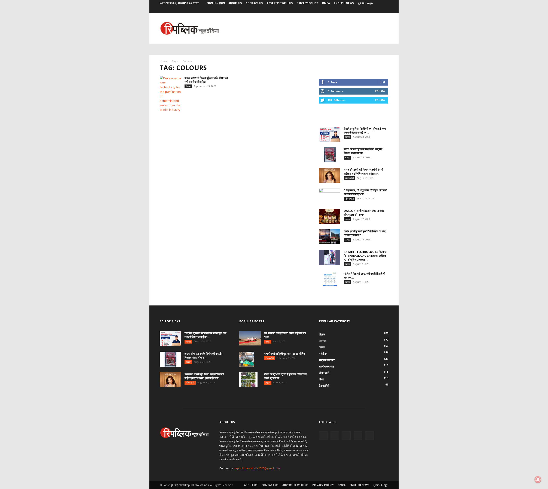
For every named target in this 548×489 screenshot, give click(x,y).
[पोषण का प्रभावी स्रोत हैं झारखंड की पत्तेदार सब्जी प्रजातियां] (248, 379)
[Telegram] (371, 9)
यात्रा (267, 341)
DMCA (326, 3)
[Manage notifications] (538, 479)
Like (382, 82)
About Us (235, 3)
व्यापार (347, 137)
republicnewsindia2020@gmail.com (257, 468)
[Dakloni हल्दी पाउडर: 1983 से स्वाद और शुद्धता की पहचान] (329, 216)
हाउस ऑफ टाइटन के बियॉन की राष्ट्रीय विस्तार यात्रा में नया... (363, 151)
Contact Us (254, 3)
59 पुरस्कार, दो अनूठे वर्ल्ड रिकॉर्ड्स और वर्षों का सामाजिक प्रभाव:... (365, 192)
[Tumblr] (378, 9)
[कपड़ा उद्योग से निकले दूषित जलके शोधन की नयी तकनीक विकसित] (170, 94)
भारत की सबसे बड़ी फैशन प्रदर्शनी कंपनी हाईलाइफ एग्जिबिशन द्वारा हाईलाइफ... (363, 171)
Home (163, 61)
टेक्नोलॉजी (269, 358)
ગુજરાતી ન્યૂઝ (365, 3)
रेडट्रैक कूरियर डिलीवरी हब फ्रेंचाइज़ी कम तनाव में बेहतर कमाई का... (365, 130)
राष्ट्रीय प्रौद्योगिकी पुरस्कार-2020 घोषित (284, 354)
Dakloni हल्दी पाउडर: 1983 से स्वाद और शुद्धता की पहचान (364, 212)
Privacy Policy (307, 3)
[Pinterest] (364, 9)
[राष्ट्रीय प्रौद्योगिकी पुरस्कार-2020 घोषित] (246, 359)
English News (344, 3)
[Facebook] (357, 9)
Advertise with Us (280, 3)
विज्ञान (188, 86)
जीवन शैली (349, 178)
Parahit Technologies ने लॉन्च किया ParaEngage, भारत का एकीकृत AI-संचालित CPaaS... (365, 255)
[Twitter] (385, 9)
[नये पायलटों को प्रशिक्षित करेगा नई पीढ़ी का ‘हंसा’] (250, 338)
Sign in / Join (216, 3)
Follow (380, 91)
